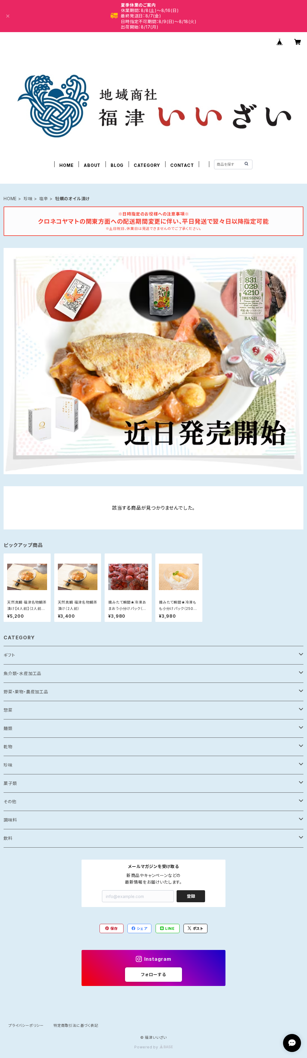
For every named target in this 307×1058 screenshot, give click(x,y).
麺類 (8, 728)
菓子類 (10, 783)
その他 (10, 801)
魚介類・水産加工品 (22, 673)
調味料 (10, 819)
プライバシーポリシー (26, 1025)
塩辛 (43, 198)
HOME (66, 165)
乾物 (8, 746)
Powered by (146, 1047)
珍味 (28, 198)
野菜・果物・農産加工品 (26, 691)
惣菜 (8, 710)
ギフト (9, 655)
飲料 (8, 838)
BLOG (117, 165)
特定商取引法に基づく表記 (75, 1025)
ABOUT (92, 165)
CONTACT (182, 165)
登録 (191, 896)
